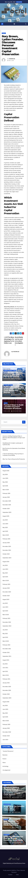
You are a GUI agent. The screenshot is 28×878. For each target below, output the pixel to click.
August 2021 (6, 660)
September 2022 (7, 626)
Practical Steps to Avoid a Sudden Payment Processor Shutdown (13, 406)
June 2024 (5, 569)
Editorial (16, 827)
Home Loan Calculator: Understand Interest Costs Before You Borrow (13, 389)
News (14, 370)
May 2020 (5, 713)
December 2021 (7, 648)
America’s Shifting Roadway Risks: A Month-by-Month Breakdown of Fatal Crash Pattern (14, 437)
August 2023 (6, 599)
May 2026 (5, 482)
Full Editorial (12, 58)
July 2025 (5, 520)
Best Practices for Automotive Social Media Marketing (11, 823)
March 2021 (6, 675)
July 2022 (5, 629)
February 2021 (6, 679)
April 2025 (5, 531)
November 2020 (7, 690)
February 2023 (6, 618)
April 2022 (5, 637)
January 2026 (6, 497)
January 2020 (6, 728)
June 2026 (5, 478)
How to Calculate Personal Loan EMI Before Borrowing (11, 374)
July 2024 (5, 565)
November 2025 (7, 504)
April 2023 (5, 610)
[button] (25, 24)
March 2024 (6, 580)
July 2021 (5, 663)
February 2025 (6, 538)
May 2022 (5, 633)
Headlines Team (17, 411)
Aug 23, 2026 (8, 827)
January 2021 (6, 682)
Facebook (10, 874)
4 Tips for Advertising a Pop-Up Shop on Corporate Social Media (13, 838)
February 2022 (6, 645)
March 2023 (6, 614)
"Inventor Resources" (8, 751)
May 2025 (5, 527)
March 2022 (6, 641)
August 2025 (6, 516)
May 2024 (5, 573)
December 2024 (7, 546)
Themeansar (13, 872)
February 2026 (6, 493)
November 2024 (7, 550)
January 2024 (6, 588)
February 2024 (6, 584)
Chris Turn (17, 812)
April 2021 (5, 671)
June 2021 (5, 667)
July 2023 (5, 603)
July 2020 (5, 705)
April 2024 (5, 576)
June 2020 (5, 709)
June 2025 (5, 523)
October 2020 (6, 694)
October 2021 (6, 652)
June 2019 (5, 739)
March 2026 (6, 489)
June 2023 (5, 607)
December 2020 (7, 686)
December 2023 (7, 592)
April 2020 (5, 716)
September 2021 (7, 656)
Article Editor (17, 378)
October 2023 (6, 595)
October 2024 (6, 554)
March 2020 (6, 720)
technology (5, 766)
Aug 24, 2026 (8, 797)
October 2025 (6, 508)
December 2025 (7, 501)
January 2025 (6, 542)
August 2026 (6, 470)
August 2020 (6, 701)
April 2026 (5, 485)
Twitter (17, 874)
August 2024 (6, 561)
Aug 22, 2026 (8, 842)
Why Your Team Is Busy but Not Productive (14, 459)
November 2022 (7, 622)
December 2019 (7, 732)
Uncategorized (6, 770)
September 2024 (7, 557)
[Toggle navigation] (14, 24)
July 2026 (5, 474)
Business (6, 370)
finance (3, 33)
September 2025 (7, 512)
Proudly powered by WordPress (9, 870)
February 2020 (6, 724)
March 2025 (6, 535)
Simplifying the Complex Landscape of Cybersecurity (14, 808)
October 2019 (6, 735)
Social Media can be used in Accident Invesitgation (19, 340)
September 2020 (7, 698)
